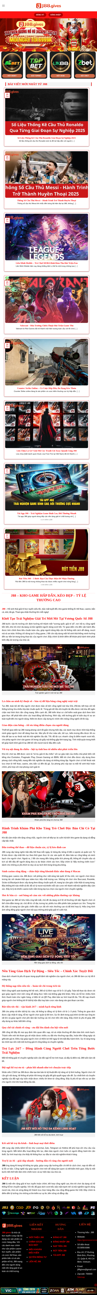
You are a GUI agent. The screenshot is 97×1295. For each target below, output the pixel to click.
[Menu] (3, 6)
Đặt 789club (36, 76)
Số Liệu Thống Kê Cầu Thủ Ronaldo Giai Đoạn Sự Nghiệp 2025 (46, 138)
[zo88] (72, 1290)
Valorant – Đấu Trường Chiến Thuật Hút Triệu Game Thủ (46, 325)
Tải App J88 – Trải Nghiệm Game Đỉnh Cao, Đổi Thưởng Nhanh (46, 513)
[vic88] (24, 1290)
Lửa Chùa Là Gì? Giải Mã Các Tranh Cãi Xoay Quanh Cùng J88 (47, 451)
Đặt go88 (12, 76)
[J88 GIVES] (48, 6)
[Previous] (5, 61)
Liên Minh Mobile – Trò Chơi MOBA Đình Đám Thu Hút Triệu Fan (47, 263)
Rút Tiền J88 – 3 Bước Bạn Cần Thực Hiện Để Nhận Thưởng (46, 578)
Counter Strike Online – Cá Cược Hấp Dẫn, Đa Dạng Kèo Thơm (46, 388)
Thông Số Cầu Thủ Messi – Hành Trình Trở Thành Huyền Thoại (46, 200)
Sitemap (81, 1277)
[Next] (92, 61)
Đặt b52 (60, 76)
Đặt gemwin (85, 76)
